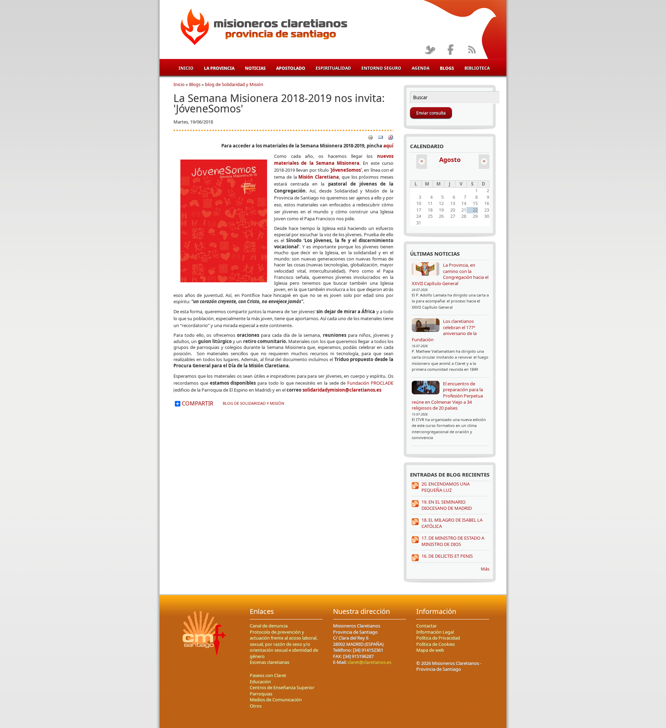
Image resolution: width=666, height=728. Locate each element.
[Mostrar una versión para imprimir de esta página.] (370, 137)
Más (485, 569)
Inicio (186, 68)
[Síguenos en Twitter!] (429, 50)
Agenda (420, 68)
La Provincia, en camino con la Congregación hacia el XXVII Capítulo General (450, 274)
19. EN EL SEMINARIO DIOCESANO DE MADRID (446, 505)
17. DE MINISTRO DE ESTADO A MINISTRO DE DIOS (452, 541)
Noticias (255, 68)
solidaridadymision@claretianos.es (341, 390)
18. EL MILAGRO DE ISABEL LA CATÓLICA (452, 523)
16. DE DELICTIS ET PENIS (447, 556)
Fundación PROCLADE (370, 383)
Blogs (447, 68)
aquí (388, 146)
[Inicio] (262, 28)
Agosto (450, 159)
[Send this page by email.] (380, 137)
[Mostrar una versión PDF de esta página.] (390, 137)
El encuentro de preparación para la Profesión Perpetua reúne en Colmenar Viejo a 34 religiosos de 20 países (447, 395)
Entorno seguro (381, 68)
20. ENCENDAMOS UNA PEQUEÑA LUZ (445, 487)
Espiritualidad (333, 68)
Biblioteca (477, 68)
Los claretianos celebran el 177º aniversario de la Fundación (444, 330)
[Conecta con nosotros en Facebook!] (450, 50)
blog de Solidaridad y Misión (234, 84)
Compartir (196, 404)
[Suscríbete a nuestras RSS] (471, 50)
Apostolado (290, 68)
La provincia (219, 68)
